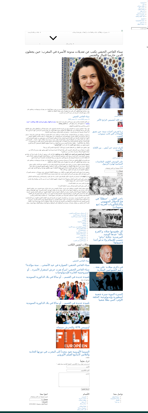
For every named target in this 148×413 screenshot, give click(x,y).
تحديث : (78, 119)
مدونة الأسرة (82, 239)
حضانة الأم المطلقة (81, 233)
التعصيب (84, 220)
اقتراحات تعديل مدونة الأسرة (78, 216)
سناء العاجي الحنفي (81, 116)
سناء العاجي (83, 235)
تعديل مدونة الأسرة (81, 232)
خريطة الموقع (141, 24)
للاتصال (143, 19)
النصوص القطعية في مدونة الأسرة (77, 227)
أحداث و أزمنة (141, 13)
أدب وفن (142, 11)
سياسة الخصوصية (140, 20)
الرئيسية (142, 2)
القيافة (84, 225)
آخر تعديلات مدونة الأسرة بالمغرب (77, 213)
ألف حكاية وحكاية (140, 16)
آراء (144, 4)
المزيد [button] (121, 166)
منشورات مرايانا (140, 14)
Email (121, 171)
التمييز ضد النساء (82, 222)
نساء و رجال (141, 8)
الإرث (84, 218)
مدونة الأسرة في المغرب (79, 240)
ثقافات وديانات (141, 6)
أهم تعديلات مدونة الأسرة (79, 215)
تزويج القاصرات (82, 230)
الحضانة (84, 223)
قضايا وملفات (141, 9)
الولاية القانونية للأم (81, 228)
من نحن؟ (142, 22)
